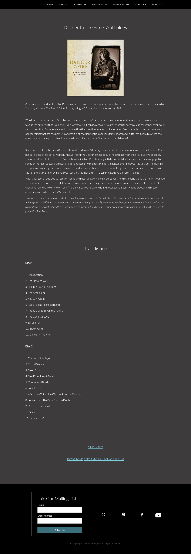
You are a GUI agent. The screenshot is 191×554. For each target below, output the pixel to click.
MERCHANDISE (121, 4)
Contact (140, 4)
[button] (157, 4)
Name (40, 504)
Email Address (44, 515)
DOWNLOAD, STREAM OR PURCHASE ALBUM (95, 459)
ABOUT (63, 4)
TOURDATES (79, 4)
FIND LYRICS (95, 447)
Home (49, 4)
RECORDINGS (99, 4)
